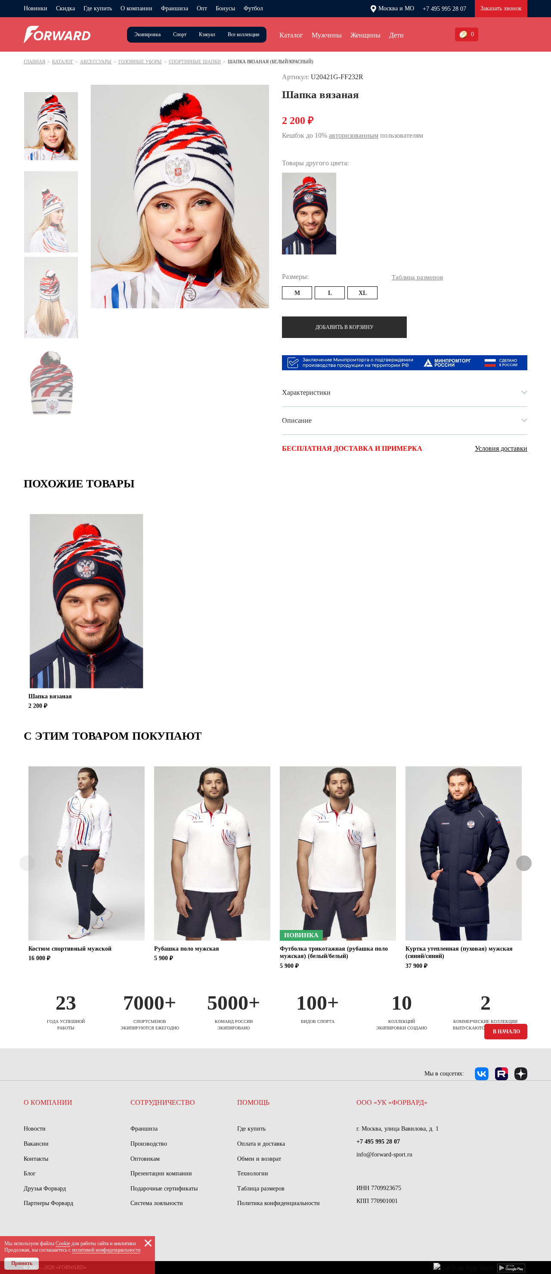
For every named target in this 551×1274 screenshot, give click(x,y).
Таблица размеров (261, 1188)
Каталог (291, 35)
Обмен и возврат (259, 1159)
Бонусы (225, 8)
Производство (148, 1144)
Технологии (252, 1173)
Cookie (63, 1243)
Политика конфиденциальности (278, 1203)
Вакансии (36, 1144)
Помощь (253, 1102)
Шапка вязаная (50, 696)
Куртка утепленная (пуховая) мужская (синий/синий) (459, 952)
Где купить (98, 8)
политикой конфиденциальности (106, 1250)
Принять (21, 1263)
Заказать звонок (501, 8)
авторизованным (353, 135)
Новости (35, 1128)
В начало (506, 1032)
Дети (396, 35)
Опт (202, 8)
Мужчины (327, 35)
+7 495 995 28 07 (444, 9)
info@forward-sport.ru (384, 1154)
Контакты (36, 1159)
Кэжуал (207, 34)
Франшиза (174, 8)
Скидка (65, 8)
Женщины (365, 35)
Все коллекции (243, 34)
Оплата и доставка (261, 1144)
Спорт (179, 34)
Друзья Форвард (45, 1188)
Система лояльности (156, 1203)
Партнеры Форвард (48, 1203)
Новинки (35, 8)
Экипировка (147, 34)
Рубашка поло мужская (186, 948)
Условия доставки (501, 448)
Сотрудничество (162, 1102)
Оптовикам (145, 1159)
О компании (136, 8)
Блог (30, 1173)
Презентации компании (161, 1173)
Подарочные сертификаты (164, 1188)
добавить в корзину (345, 327)
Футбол (253, 8)
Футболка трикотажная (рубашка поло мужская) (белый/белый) (334, 952)
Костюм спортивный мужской (69, 948)
